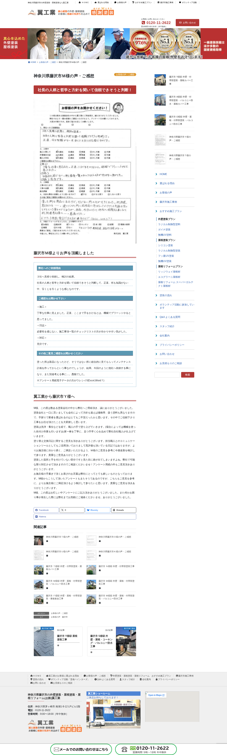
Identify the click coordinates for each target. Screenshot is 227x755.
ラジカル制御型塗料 (169, 224)
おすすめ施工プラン (143, 2)
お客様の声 (121, 2)
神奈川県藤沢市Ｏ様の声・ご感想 (115, 537)
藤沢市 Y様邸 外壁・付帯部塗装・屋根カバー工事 (181, 80)
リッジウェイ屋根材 (169, 271)
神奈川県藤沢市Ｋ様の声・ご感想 (115, 551)
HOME (163, 174)
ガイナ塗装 (164, 229)
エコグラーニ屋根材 (169, 277)
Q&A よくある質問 (170, 317)
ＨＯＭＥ (85, 2)
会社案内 (165, 335)
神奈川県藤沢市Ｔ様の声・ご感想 (62, 537)
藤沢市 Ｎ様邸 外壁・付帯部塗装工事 (117, 566)
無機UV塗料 (165, 235)
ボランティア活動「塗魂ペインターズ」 (70, 679)
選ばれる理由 (103, 2)
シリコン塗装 (165, 245)
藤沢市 (65, 617)
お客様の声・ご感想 (59, 613)
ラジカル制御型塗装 (169, 250)
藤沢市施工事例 (166, 2)
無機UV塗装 (165, 261)
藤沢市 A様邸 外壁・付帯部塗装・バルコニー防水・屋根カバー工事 (181, 100)
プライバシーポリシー (172, 345)
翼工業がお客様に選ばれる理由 (64, 676)
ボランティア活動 (189, 2)
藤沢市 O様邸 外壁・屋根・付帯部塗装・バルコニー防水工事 (181, 120)
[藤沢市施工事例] (44, 638)
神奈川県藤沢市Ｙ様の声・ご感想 (180, 139)
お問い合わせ (189, 22)
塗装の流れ (166, 295)
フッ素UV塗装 (166, 256)
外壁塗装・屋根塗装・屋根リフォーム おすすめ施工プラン (142, 676)
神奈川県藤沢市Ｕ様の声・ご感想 (62, 551)
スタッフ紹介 (167, 326)
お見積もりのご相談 (171, 363)
